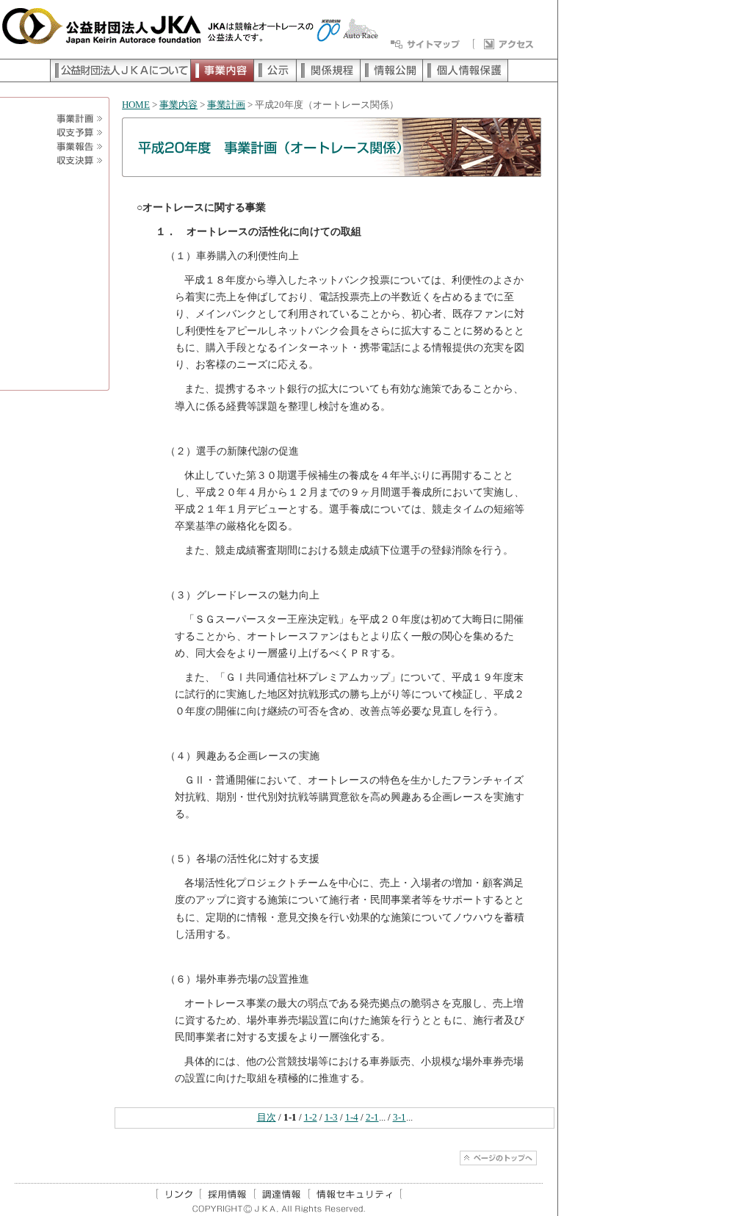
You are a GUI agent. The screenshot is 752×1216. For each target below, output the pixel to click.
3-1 (399, 1117)
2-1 (372, 1117)
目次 (266, 1117)
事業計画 (226, 105)
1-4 (351, 1117)
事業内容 (178, 105)
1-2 (310, 1117)
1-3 (331, 1117)
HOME (136, 105)
